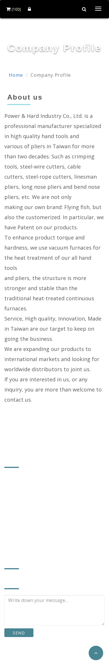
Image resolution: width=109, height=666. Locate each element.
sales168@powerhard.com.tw (44, 528)
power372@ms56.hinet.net (41, 537)
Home (16, 75)
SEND (19, 633)
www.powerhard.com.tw (37, 546)
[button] (96, 653)
